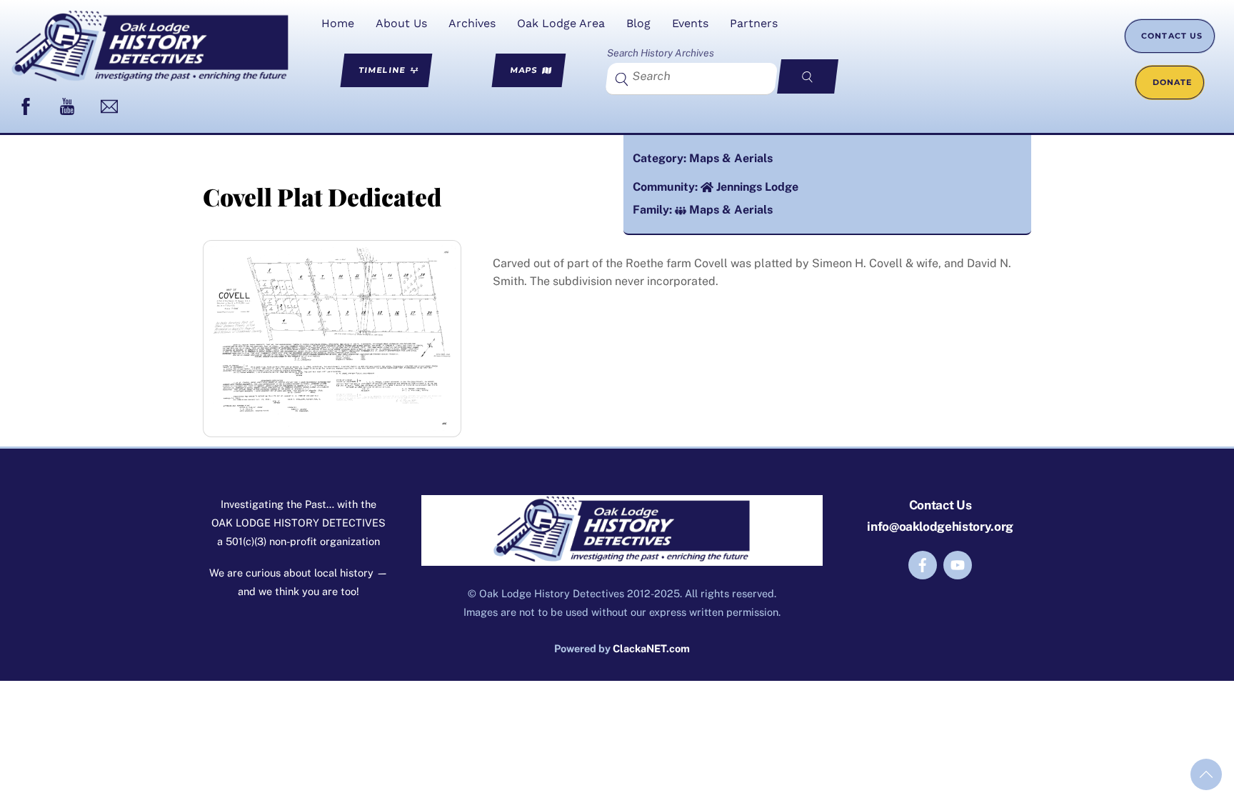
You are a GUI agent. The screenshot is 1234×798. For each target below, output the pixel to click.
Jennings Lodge (757, 187)
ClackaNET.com (651, 648)
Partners (754, 23)
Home (337, 23)
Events (690, 23)
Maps (524, 69)
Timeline (382, 69)
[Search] (807, 76)
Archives (472, 23)
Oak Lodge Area (561, 23)
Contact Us (1172, 36)
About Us (401, 23)
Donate (1172, 82)
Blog (638, 23)
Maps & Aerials (731, 158)
